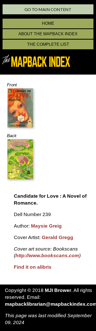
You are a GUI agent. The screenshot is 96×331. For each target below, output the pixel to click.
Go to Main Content (48, 9)
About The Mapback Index (48, 34)
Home (48, 23)
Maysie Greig (46, 226)
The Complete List (48, 44)
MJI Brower (58, 290)
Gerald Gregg (57, 237)
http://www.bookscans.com (47, 255)
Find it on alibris (32, 267)
